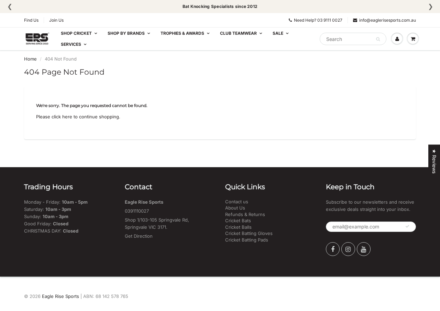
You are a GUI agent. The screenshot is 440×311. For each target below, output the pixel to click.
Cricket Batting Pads (246, 240)
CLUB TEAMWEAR (238, 33)
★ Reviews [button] (434, 161)
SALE (278, 33)
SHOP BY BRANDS (126, 33)
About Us (235, 208)
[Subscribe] (407, 226)
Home (30, 59)
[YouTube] (364, 249)
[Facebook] (333, 249)
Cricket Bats (238, 220)
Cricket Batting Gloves (249, 233)
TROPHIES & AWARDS (182, 33)
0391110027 (137, 211)
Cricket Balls (238, 227)
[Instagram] (348, 249)
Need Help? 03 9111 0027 (318, 20)
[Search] (378, 39)
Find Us (31, 20)
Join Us (56, 20)
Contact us (236, 201)
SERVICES (71, 44)
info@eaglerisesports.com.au (387, 20)
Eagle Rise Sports (60, 296)
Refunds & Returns (245, 214)
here (67, 116)
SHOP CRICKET (76, 33)
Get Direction (139, 236)
